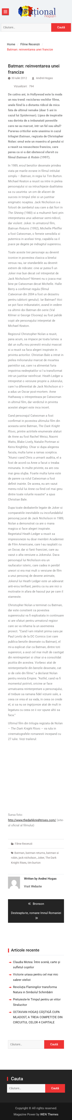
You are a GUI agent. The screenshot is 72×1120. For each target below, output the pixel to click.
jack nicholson (27, 857)
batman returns (35, 852)
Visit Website (33, 886)
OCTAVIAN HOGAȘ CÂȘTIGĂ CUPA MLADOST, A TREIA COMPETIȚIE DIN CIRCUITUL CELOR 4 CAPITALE (38, 1017)
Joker (40, 857)
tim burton (34, 862)
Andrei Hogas (44, 78)
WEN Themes (49, 1114)
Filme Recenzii (23, 843)
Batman (19, 852)
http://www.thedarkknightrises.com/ (32, 820)
